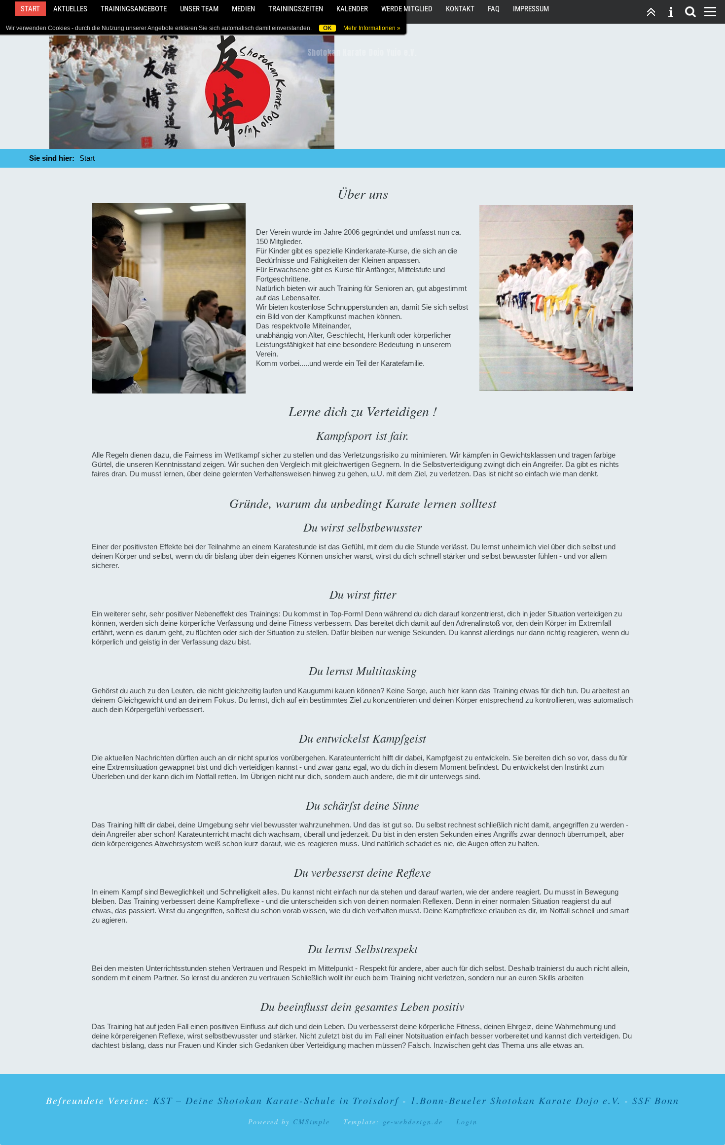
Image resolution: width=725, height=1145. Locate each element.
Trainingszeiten (295, 8)
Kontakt (460, 8)
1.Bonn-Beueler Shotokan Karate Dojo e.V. (517, 1100)
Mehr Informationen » (371, 28)
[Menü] (710, 12)
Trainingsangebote (134, 8)
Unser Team (199, 8)
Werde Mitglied (407, 8)
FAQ (494, 8)
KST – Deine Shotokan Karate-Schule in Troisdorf (276, 1100)
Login (466, 1121)
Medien (243, 8)
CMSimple (311, 1121)
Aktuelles (70, 8)
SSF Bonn (655, 1100)
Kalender (352, 8)
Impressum (531, 8)
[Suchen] (690, 12)
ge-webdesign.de (413, 1121)
